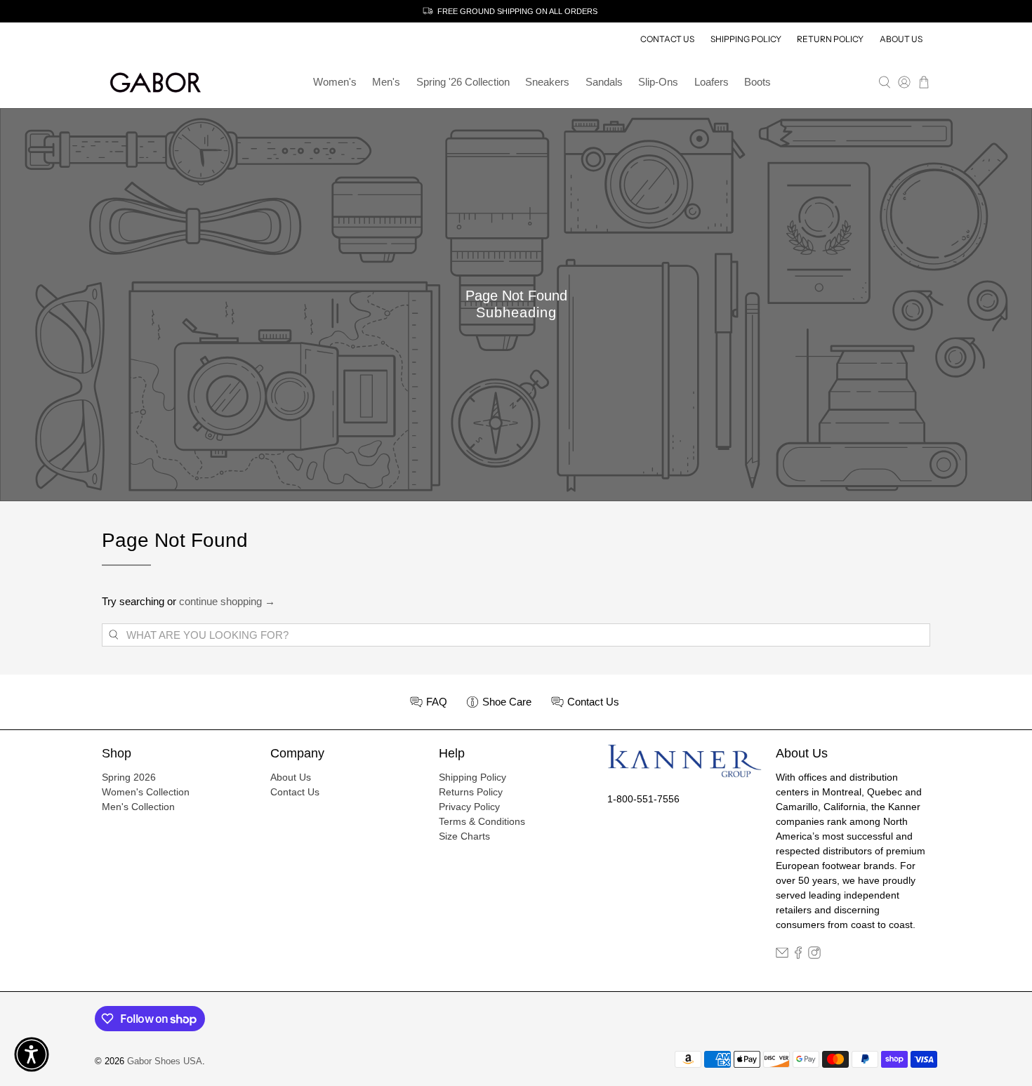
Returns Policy (471, 791)
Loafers (711, 82)
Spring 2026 (129, 777)
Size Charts (464, 836)
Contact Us (294, 791)
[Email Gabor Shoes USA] (782, 955)
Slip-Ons (658, 82)
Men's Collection (138, 806)
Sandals (604, 82)
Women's (335, 82)
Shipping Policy (472, 777)
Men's (386, 82)
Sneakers (547, 82)
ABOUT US (901, 39)
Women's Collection (146, 791)
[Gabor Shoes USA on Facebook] (798, 955)
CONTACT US (667, 39)
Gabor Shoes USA (164, 1061)
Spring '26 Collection (463, 82)
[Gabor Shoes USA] (155, 82)
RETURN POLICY (830, 39)
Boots (757, 82)
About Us (290, 777)
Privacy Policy (469, 806)
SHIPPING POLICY (745, 39)
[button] (31, 1054)
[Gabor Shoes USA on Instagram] (814, 955)
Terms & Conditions (482, 821)
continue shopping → (227, 601)
